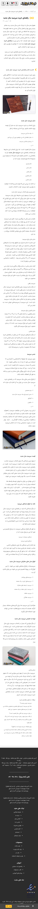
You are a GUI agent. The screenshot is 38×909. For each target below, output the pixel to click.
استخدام (17, 832)
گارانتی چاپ (17, 819)
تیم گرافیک (33, 11)
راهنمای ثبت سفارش (17, 866)
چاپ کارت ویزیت (17, 849)
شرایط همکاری (17, 812)
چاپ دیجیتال (17, 836)
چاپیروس (17, 903)
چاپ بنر (17, 853)
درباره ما (17, 815)
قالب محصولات (17, 870)
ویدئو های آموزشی (17, 873)
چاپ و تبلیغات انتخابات (17, 856)
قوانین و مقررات (17, 826)
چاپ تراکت (17, 846)
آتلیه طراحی (17, 829)
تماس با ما (17, 822)
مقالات (26, 11)
